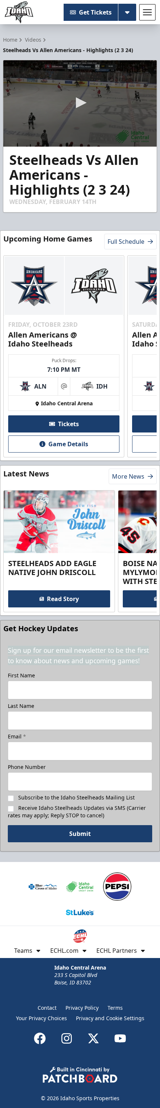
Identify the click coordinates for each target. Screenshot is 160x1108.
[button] (80, 103)
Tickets (68, 424)
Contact (47, 1007)
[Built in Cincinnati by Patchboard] (80, 1075)
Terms (115, 1007)
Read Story (63, 599)
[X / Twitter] (93, 1038)
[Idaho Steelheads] (18, 12)
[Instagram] (66, 1038)
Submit (80, 834)
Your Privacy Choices (41, 1018)
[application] (80, 103)
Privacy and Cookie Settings (110, 1018)
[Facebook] (39, 1038)
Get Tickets (95, 12)
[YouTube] (120, 1038)
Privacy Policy (82, 1007)
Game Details (68, 444)
